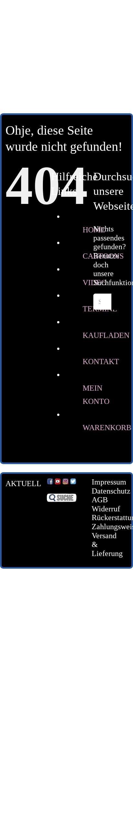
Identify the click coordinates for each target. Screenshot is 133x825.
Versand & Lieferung (105, 544)
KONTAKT (101, 361)
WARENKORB (107, 427)
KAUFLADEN (106, 335)
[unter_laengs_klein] (66, 74)
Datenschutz (105, 491)
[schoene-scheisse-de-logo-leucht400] (66, 10)
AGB (100, 500)
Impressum (105, 482)
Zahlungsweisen (105, 526)
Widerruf (105, 509)
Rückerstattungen (105, 517)
